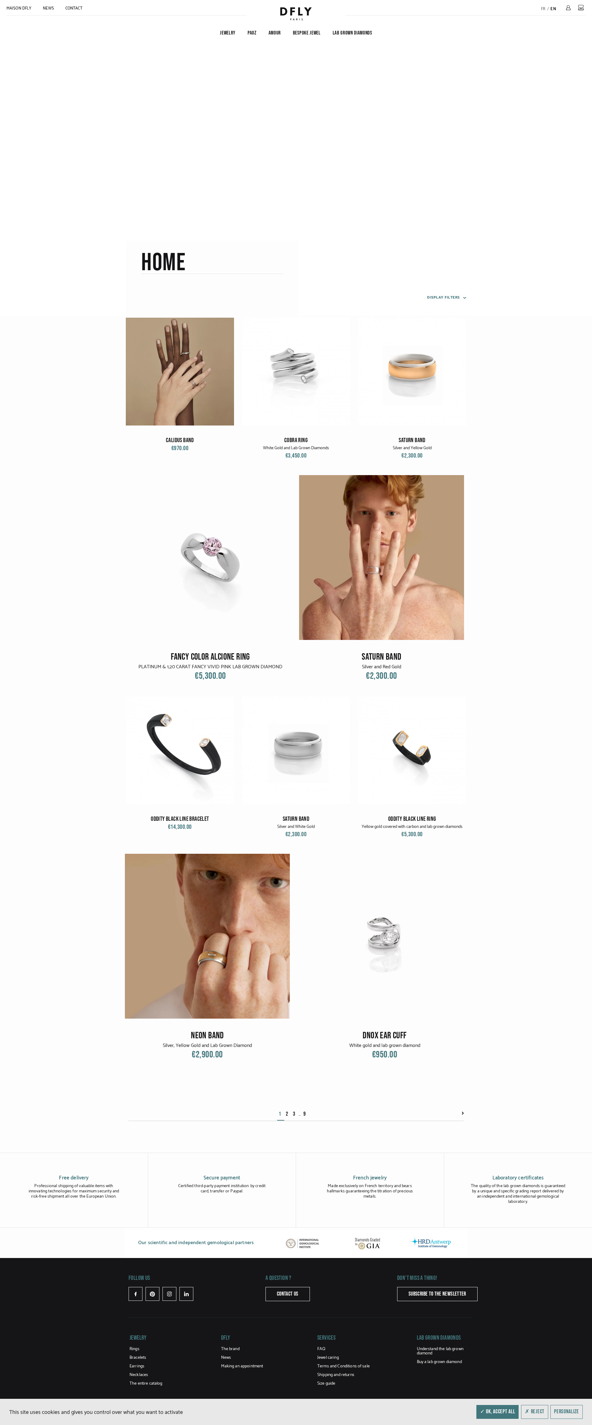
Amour (275, 33)
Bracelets (138, 1357)
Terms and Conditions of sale (343, 1366)
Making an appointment (242, 1366)
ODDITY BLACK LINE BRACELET (180, 819)
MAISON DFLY (18, 8)
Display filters (444, 297)
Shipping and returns (335, 1374)
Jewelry (228, 33)
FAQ (321, 1349)
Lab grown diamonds (352, 33)
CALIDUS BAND (180, 440)
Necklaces (139, 1374)
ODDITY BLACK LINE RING (412, 819)
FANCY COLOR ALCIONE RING (210, 656)
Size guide (326, 1383)
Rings (134, 1349)
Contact (73, 8)
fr (543, 9)
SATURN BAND (412, 440)
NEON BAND (207, 1035)
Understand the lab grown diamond (440, 1351)
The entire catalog (146, 1383)
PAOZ (252, 33)
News (48, 8)
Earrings (137, 1366)
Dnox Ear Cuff (384, 1035)
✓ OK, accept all (497, 1411)
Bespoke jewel (307, 33)
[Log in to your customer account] (568, 8)
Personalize (566, 1411)
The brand (230, 1349)
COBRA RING (296, 440)
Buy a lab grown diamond (439, 1362)
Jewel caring (328, 1357)
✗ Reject (535, 1411)
